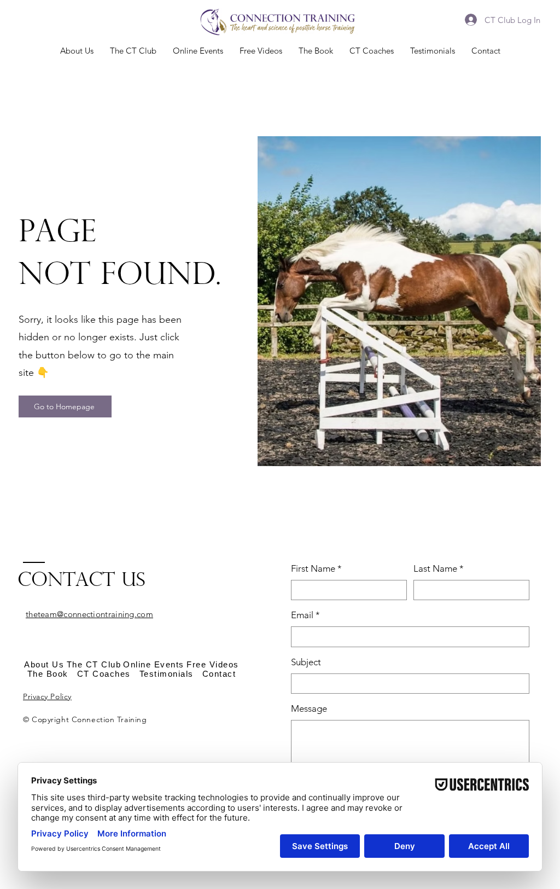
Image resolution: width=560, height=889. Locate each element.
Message (309, 708)
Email (305, 614)
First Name (316, 568)
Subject (306, 661)
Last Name (438, 568)
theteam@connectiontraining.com (89, 614)
